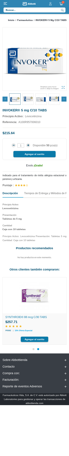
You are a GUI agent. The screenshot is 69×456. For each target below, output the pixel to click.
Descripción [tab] (10, 193)
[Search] (62, 10)
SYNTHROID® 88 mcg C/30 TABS (26, 317)
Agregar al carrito (34, 154)
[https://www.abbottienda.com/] (29, 3)
